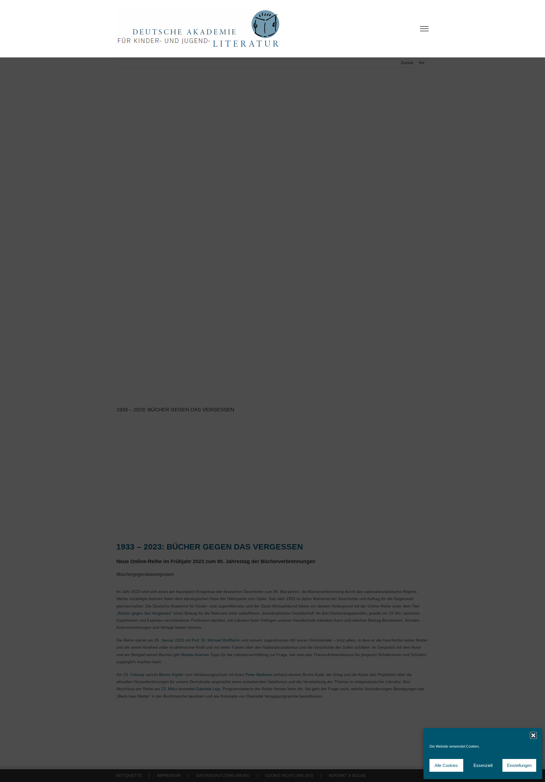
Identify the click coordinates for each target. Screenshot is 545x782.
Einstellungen (519, 765)
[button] (533, 735)
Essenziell (482, 765)
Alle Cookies (446, 765)
